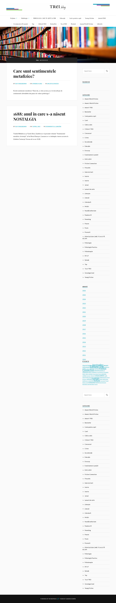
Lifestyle (99, 24)
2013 (84, 346)
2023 (84, 303)
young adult (102, 380)
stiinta (101, 379)
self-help (97, 368)
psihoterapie (85, 367)
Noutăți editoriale (90, 211)
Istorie (87, 176)
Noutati (73, 24)
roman (95, 378)
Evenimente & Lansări (21, 24)
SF (104, 370)
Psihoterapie (89, 251)
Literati (87, 198)
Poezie (87, 223)
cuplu (105, 375)
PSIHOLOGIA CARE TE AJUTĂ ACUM (44, 18)
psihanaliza (92, 382)
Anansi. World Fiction (91, 103)
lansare (106, 365)
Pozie (86, 228)
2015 (84, 338)
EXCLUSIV (88, 159)
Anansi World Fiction (86, 24)
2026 (84, 290)
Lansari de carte (90, 189)
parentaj (88, 375)
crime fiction (91, 380)
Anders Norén (71, 598)
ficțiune (97, 380)
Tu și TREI (64, 24)
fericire (96, 384)
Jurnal (87, 185)
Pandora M (88, 215)
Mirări (87, 206)
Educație (62, 18)
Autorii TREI (102, 18)
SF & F (87, 256)
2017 (84, 329)
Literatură (88, 202)
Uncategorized (53, 83)
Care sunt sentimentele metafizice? (34, 73)
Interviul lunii (89, 172)
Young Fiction (89, 18)
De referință (88, 142)
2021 (84, 312)
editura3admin (21, 83)
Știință (87, 260)
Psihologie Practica (91, 247)
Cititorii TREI (42, 24)
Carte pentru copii (75, 18)
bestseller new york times (88, 384)
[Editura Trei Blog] (58, 9)
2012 (84, 351)
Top (33, 24)
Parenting (88, 219)
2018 (84, 325)
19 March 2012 (37, 83)
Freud (106, 380)
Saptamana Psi (103, 377)
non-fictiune (100, 372)
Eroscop (87, 150)
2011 (84, 355)
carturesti (89, 379)
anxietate (91, 374)
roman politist (99, 376)
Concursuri (88, 133)
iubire (87, 374)
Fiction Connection (91, 163)
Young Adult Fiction (97, 374)
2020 (84, 316)
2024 (84, 299)
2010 (84, 359)
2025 (84, 295)
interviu (92, 375)
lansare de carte (102, 382)
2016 (84, 333)
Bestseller (53, 24)
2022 (84, 308)
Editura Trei (97, 366)
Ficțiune (12, 18)
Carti (86, 120)
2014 (84, 342)
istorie (97, 382)
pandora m (106, 367)
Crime (87, 137)
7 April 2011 (36, 126)
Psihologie (24, 18)
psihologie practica (99, 370)
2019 (84, 321)
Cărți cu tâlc (88, 125)
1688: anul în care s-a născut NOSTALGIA (39, 116)
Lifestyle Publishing (87, 365)
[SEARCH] (107, 71)
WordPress (53, 598)
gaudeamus (94, 372)
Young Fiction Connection (88, 377)
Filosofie (87, 168)
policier (90, 372)
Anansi (84, 382)
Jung (87, 382)
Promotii (87, 232)
